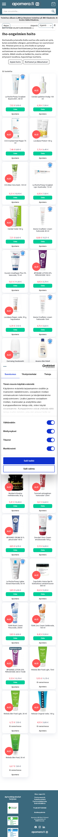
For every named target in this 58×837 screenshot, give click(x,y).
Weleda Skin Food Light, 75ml (42, 670)
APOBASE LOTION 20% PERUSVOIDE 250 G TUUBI (15, 671)
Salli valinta (29, 469)
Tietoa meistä (39, 797)
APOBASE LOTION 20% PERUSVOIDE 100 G (43, 274)
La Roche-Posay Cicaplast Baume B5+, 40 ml (15, 98)
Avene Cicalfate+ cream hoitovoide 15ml (42, 318)
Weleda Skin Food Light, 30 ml (15, 714)
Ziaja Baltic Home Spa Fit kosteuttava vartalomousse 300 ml (42, 584)
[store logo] (25, 4)
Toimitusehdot (40, 799)
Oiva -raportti (39, 794)
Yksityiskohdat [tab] (29, 374)
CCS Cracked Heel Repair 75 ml (15, 142)
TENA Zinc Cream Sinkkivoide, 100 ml (42, 627)
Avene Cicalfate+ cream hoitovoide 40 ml (42, 230)
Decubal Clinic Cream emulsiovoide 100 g (42, 539)
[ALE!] (42, 94)
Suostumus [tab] (10, 374)
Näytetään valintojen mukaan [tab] (17, 28)
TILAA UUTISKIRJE (39, 808)
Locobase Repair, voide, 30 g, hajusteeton (15, 318)
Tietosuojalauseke (40, 801)
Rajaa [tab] (6, 25)
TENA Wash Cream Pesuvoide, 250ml (15, 627)
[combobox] (29, 11)
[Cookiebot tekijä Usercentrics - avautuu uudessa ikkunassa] (42, 366)
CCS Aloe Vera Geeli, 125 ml (15, 185)
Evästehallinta (39, 803)
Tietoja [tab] (47, 374)
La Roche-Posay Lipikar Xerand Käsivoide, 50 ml (15, 583)
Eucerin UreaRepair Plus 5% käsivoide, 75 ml (15, 274)
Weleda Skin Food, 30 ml (15, 758)
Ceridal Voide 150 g (15, 229)
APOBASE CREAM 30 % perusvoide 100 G (15, 539)
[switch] (51, 431)
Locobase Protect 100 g (43, 141)
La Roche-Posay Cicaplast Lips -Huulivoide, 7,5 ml (43, 186)
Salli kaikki (29, 461)
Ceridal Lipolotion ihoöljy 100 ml (43, 98)
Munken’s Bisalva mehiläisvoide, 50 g (15, 494)
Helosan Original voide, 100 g (42, 714)
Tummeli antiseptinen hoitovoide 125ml (42, 494)
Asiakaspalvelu (39, 812)
